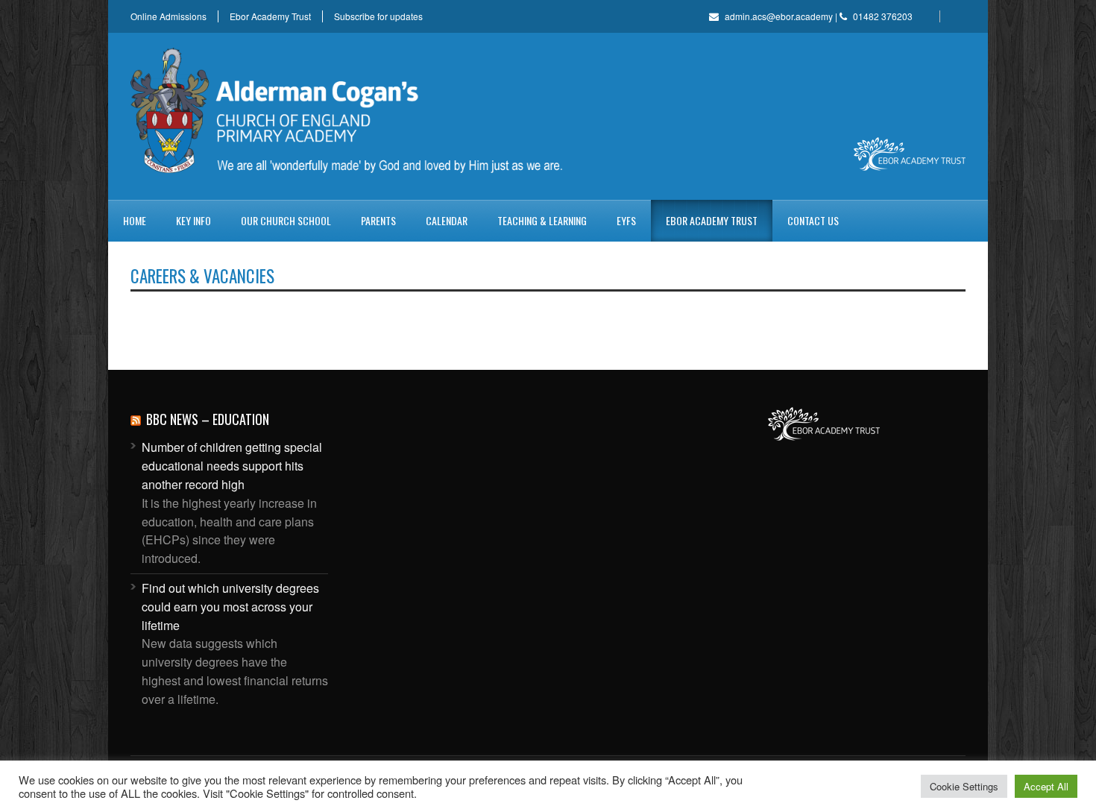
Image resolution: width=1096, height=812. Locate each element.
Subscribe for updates (378, 16)
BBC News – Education (207, 419)
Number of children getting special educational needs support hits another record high (232, 465)
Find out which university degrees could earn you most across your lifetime (230, 606)
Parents (378, 220)
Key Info (193, 220)
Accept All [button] (1046, 786)
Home (134, 220)
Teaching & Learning (542, 220)
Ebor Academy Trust (270, 16)
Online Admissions (168, 16)
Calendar (446, 220)
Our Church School (286, 220)
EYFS (626, 220)
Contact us (813, 220)
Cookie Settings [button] (964, 786)
